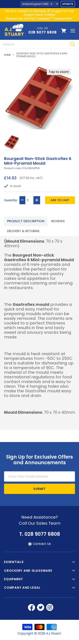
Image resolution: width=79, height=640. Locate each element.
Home (7, 55)
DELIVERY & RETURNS (23, 231)
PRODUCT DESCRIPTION (25, 221)
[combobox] (33, 44)
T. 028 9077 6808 (39, 534)
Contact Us (42, 544)
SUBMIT (39, 489)
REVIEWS (58, 221)
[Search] (72, 44)
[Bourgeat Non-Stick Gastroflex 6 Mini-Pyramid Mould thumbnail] (11, 142)
